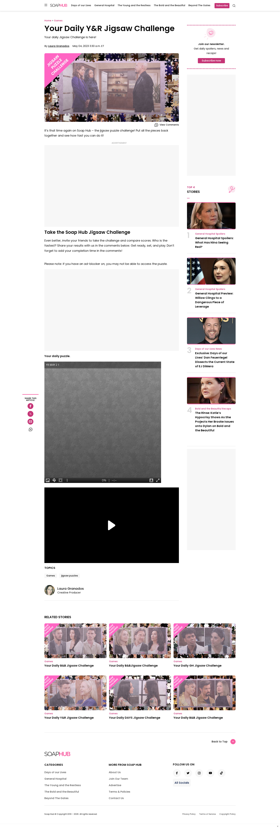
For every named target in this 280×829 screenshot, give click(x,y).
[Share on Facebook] (30, 406)
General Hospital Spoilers (210, 233)
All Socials (182, 783)
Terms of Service (207, 814)
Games (50, 575)
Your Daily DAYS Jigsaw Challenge (134, 718)
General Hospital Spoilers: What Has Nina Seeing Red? (214, 242)
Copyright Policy (227, 814)
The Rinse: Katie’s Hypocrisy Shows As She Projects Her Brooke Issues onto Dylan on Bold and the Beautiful (214, 421)
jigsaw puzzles (69, 575)
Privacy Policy (189, 814)
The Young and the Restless (134, 5)
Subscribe (222, 5)
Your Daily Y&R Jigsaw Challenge (69, 718)
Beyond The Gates (199, 5)
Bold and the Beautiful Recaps (213, 408)
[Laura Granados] (50, 590)
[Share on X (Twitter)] (30, 414)
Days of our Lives (81, 5)
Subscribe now (211, 60)
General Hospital (104, 5)
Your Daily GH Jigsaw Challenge (198, 665)
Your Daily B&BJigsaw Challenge (133, 665)
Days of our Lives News (208, 348)
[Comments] (30, 429)
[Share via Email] (30, 422)
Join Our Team (118, 779)
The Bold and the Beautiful (169, 5)
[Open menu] (45, 5)
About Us (115, 772)
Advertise (115, 785)
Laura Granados (58, 46)
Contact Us (116, 798)
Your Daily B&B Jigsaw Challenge (69, 665)
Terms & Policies (119, 792)
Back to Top (220, 741)
